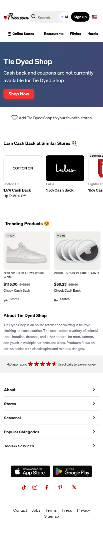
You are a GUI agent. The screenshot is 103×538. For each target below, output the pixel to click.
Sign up (80, 17)
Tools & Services (19, 446)
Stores (10, 403)
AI (66, 17)
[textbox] (94, 16)
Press (67, 510)
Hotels (93, 33)
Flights (75, 33)
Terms (51, 510)
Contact (20, 510)
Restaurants (54, 33)
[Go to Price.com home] (16, 17)
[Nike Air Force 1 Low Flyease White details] (27, 250)
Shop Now (18, 93)
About (10, 389)
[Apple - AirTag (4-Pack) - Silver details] (77, 250)
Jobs (36, 510)
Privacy (83, 510)
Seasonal (12, 417)
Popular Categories (21, 432)
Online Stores (23, 33)
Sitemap (51, 516)
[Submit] (33, 18)
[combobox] (50, 17)
